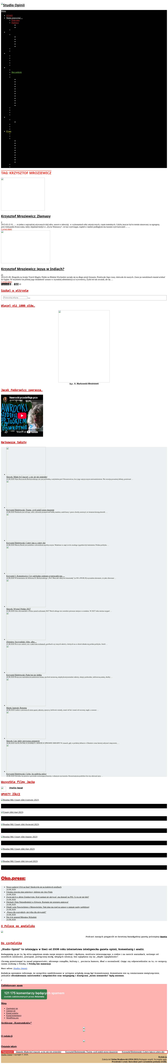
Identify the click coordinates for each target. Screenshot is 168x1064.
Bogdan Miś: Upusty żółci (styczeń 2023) (33, 867)
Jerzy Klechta (22, 86)
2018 (19, 41)
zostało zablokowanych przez (25, 995)
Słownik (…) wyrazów (26, 79)
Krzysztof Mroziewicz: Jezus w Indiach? (32, 269)
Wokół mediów (18, 51)
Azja (13, 124)
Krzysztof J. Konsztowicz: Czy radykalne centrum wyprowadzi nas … (35, 576)
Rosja (19, 122)
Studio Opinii (6, 1055)
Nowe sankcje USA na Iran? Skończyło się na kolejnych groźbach (33, 887)
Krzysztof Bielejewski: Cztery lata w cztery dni (25, 543)
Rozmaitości (11, 67)
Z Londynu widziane (25, 105)
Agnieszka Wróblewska (26, 162)
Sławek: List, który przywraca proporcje (23, 741)
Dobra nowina (17, 112)
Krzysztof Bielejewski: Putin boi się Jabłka (24, 675)
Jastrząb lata (22, 84)
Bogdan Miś (22, 148)
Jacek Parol (21, 93)
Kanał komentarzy (14, 1015)
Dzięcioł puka (22, 82)
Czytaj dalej (6, 229)
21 (2, 275)
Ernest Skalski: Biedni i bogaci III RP (27, 108)
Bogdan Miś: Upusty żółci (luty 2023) (30, 855)
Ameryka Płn (17, 126)
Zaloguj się (10, 1011)
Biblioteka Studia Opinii (22, 134)
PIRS (14, 30)
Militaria (15, 60)
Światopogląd (17, 49)
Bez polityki (17, 72)
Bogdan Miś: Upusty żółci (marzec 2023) (33, 843)
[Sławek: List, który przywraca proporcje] (26, 738)
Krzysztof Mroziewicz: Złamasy (26, 216)
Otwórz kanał (16, 787)
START (9, 15)
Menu (3, 11)
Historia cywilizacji (20, 56)
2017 (19, 44)
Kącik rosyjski (17, 115)
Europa (15, 119)
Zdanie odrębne (23, 89)
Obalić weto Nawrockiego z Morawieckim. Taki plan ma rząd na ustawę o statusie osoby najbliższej (47, 907)
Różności (21, 100)
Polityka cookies (18, 167)
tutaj (164, 1059)
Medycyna (16, 58)
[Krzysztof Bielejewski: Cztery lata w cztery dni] (26, 540)
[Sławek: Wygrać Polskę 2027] (26, 606)
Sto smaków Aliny (24, 98)
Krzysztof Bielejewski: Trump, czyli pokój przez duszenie (30, 510)
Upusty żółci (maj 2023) (20, 818)
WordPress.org (12, 1018)
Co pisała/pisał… (19, 138)
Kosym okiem (22, 103)
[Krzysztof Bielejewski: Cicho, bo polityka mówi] (26, 771)
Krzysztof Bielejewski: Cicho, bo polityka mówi (26, 774)
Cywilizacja (11, 53)
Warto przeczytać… (14, 18)
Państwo (15, 23)
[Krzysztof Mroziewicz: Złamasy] (23, 210)
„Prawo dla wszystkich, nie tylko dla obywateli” (26, 912)
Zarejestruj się (12, 1008)
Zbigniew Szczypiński (26, 160)
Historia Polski (23, 27)
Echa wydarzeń (18, 74)
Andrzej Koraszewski (26, 145)
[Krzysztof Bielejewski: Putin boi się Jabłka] (26, 672)
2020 (19, 37)
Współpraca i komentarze (22, 136)
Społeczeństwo (12, 32)
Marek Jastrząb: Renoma (16, 708)
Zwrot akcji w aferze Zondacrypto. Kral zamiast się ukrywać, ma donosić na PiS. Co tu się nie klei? (47, 897)
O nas (8, 131)
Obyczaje (15, 34)
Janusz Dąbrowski (24, 143)
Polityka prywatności (20, 164)
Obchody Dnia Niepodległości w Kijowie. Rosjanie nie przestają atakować (37, 902)
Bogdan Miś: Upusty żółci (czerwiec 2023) (34, 806)
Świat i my (10, 117)
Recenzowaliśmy (19, 70)
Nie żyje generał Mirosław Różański (21, 917)
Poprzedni (5, 284)
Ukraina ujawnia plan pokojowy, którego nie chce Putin (29, 892)
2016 (19, 46)
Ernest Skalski (23, 157)
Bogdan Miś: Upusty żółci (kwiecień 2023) (34, 830)
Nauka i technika (19, 65)
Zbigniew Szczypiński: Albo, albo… (21, 642)
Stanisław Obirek (24, 152)
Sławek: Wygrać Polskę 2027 (18, 609)
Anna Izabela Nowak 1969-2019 (30, 150)
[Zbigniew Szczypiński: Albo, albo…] (26, 639)
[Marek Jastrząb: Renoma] (26, 705)
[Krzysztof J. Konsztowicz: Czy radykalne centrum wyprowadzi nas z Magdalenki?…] (26, 573)
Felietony (15, 77)
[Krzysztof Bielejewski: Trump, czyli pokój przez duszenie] (26, 507)
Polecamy (16, 20)
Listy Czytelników (19, 110)
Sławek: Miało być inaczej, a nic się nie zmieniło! (26, 477)
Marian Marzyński (24, 91)
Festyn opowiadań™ (25, 96)
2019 (19, 39)
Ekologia (15, 63)
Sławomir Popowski (25, 155)
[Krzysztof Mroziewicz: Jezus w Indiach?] (25, 262)
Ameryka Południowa (21, 129)
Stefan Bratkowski (24, 141)
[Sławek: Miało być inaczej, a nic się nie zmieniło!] (26, 474)
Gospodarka (22, 25)
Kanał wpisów (12, 1013)
